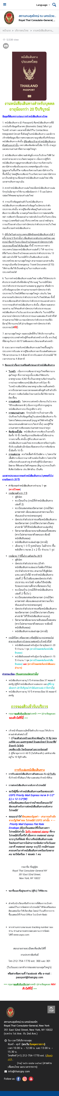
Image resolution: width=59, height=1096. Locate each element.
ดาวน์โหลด (14, 489)
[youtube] (31, 1080)
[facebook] (18, 1080)
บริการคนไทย (22, 30)
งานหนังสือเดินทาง (42, 30)
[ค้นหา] (54, 4)
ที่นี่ (15, 327)
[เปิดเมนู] (4, 4)
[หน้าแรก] (9, 18)
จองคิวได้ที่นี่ (16, 717)
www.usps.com (21, 934)
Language (42, 5)
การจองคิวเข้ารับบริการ (29, 706)
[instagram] (25, 1080)
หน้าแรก (7, 30)
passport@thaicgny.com (29, 977)
